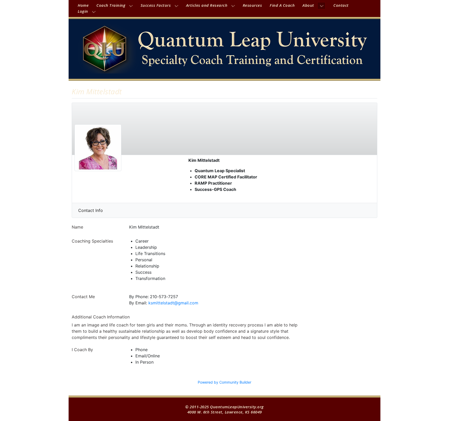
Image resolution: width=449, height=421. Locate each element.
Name (77, 227)
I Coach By (82, 349)
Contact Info (90, 210)
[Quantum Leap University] (224, 49)
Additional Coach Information (101, 316)
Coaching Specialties (92, 241)
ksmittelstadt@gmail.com (173, 302)
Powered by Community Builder (224, 382)
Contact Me (83, 296)
